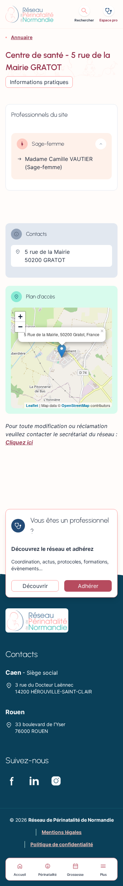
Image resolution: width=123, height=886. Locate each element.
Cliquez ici (19, 442)
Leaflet (32, 405)
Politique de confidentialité (61, 844)
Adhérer (88, 586)
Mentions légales (62, 832)
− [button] (20, 327)
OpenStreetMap (76, 405)
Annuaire (21, 37)
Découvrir (35, 586)
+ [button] (20, 316)
